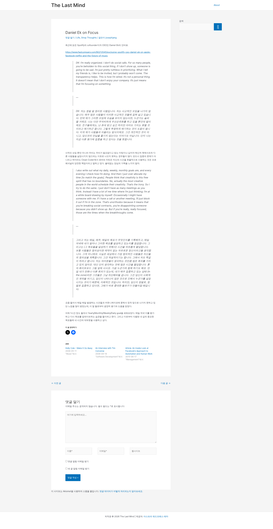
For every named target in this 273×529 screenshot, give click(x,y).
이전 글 (56, 383)
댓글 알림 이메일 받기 (78, 461)
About (217, 5)
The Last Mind (68, 5)
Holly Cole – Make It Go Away (78, 348)
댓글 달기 (70, 37)
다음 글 (165, 383)
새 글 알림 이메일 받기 (78, 468)
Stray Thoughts (89, 37)
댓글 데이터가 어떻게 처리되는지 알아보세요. (121, 491)
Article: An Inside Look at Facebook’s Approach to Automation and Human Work (138, 351)
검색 (181, 21)
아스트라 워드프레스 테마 (156, 516)
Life (78, 37)
